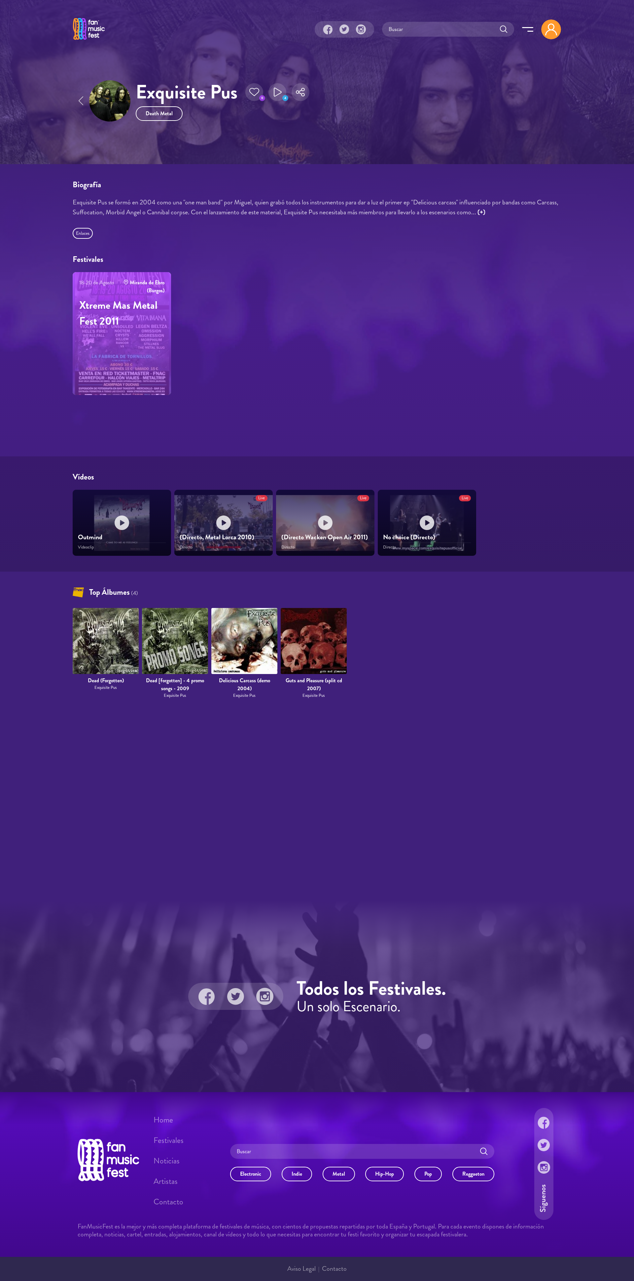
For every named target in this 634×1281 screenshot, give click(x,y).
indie (297, 1174)
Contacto (168, 1201)
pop (428, 1174)
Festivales (169, 1140)
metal (339, 1174)
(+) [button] (481, 212)
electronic (250, 1174)
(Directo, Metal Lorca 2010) (217, 537)
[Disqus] (317, 799)
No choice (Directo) (409, 537)
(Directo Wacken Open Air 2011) (324, 537)
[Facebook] (328, 29)
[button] (254, 92)
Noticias (167, 1160)
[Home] (89, 40)
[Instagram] (361, 29)
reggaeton (473, 1174)
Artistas (166, 1181)
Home (163, 1119)
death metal (159, 113)
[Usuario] (551, 29)
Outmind (90, 537)
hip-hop (384, 1174)
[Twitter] (344, 29)
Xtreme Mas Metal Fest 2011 (118, 313)
